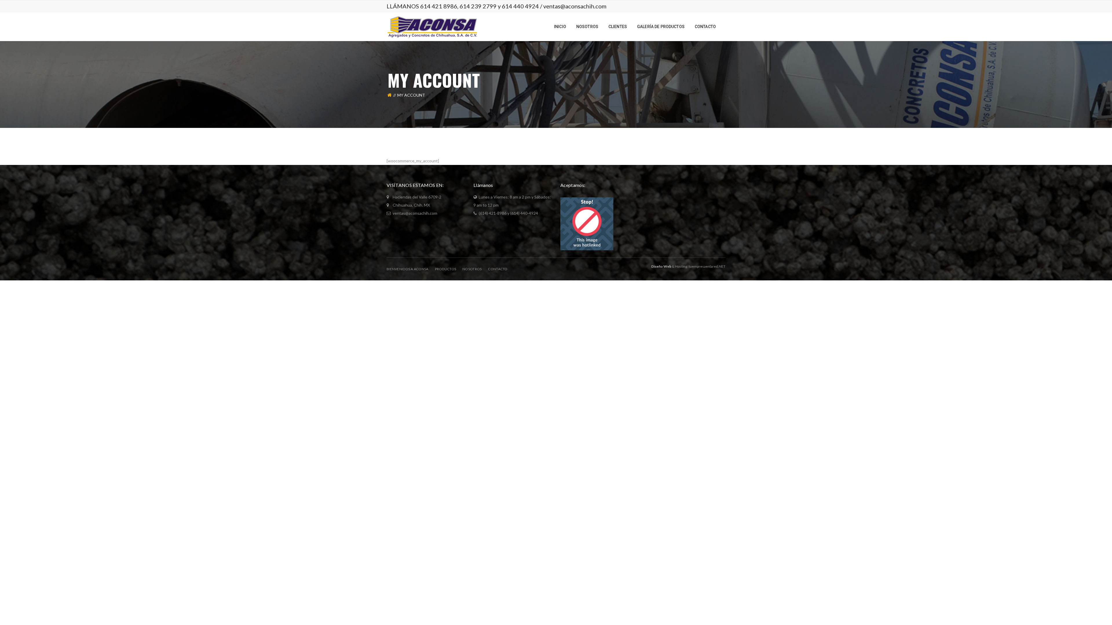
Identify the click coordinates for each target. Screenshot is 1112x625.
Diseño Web (661, 266)
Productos (445, 269)
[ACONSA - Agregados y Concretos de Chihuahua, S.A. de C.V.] (432, 26)
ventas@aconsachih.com (574, 6)
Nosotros (472, 269)
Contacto (497, 269)
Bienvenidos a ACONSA (408, 269)
